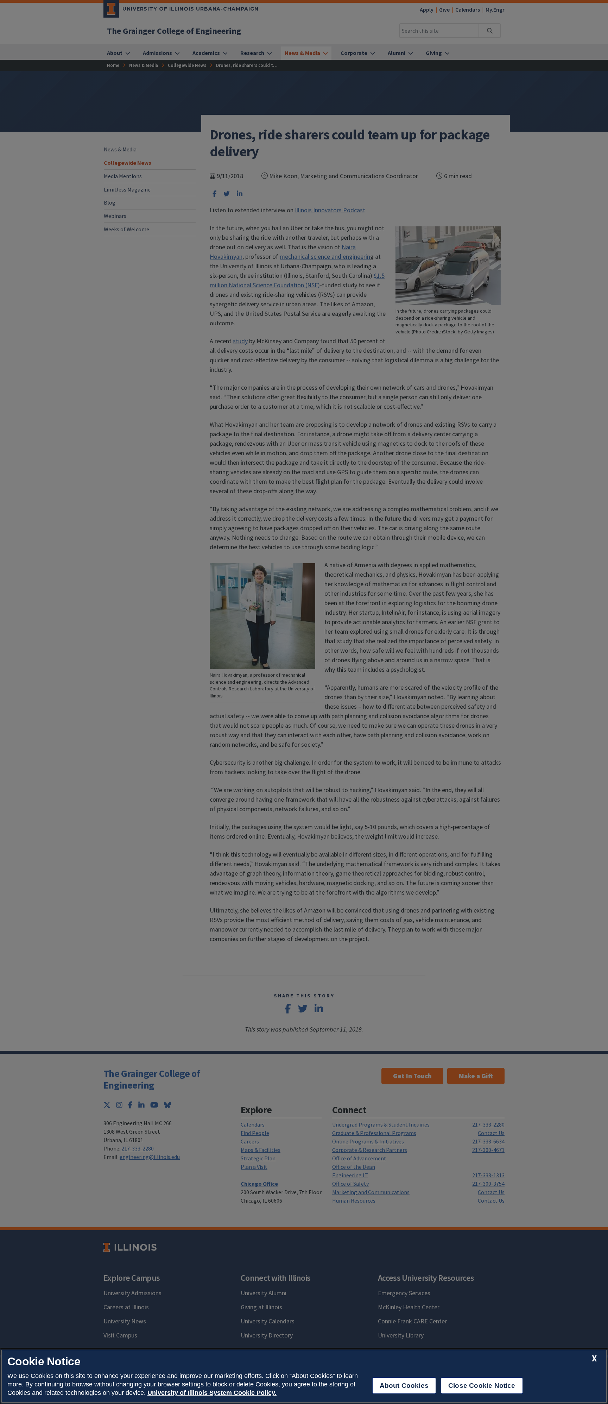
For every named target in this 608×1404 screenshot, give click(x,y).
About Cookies (404, 1385)
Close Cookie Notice (481, 1385)
